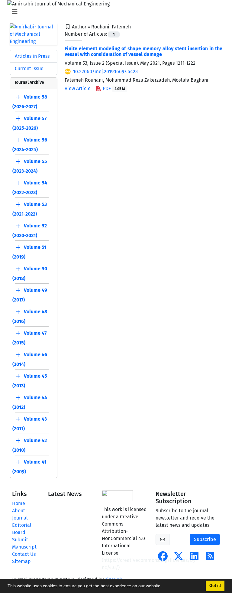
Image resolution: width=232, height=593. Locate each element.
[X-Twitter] (178, 558)
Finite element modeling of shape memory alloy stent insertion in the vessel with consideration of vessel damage (143, 51)
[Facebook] (163, 558)
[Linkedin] (194, 558)
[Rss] (210, 558)
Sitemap (21, 561)
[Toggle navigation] (114, 12)
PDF (113, 88)
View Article (78, 88)
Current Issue (29, 68)
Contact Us (24, 554)
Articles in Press (32, 56)
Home (18, 503)
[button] (164, 587)
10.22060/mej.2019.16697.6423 (105, 71)
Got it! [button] (215, 586)
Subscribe (205, 539)
